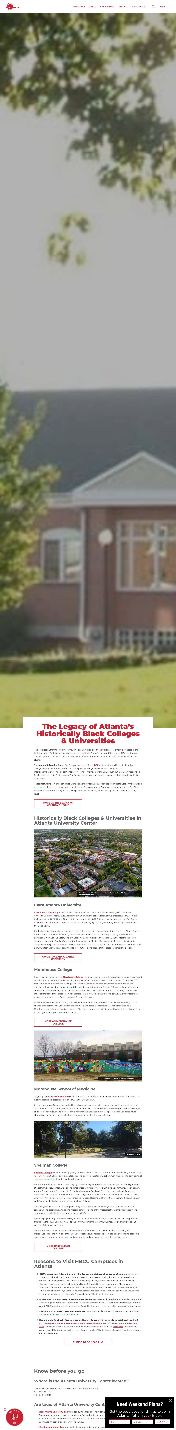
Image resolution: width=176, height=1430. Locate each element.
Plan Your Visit (107, 6)
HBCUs (96, 765)
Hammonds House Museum (87, 1323)
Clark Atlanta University (46, 912)
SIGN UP (161, 1422)
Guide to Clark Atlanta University (58, 958)
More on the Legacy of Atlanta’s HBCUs (58, 804)
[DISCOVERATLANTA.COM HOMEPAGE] (13, 6)
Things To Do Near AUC (88, 1342)
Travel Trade (138, 6)
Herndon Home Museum (60, 1323)
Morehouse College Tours (52, 1427)
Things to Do (78, 6)
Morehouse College (73, 977)
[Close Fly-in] (170, 1400)
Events (92, 6)
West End (118, 1327)
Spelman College (43, 1172)
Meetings (123, 6)
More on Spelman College (58, 1247)
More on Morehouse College (58, 1022)
